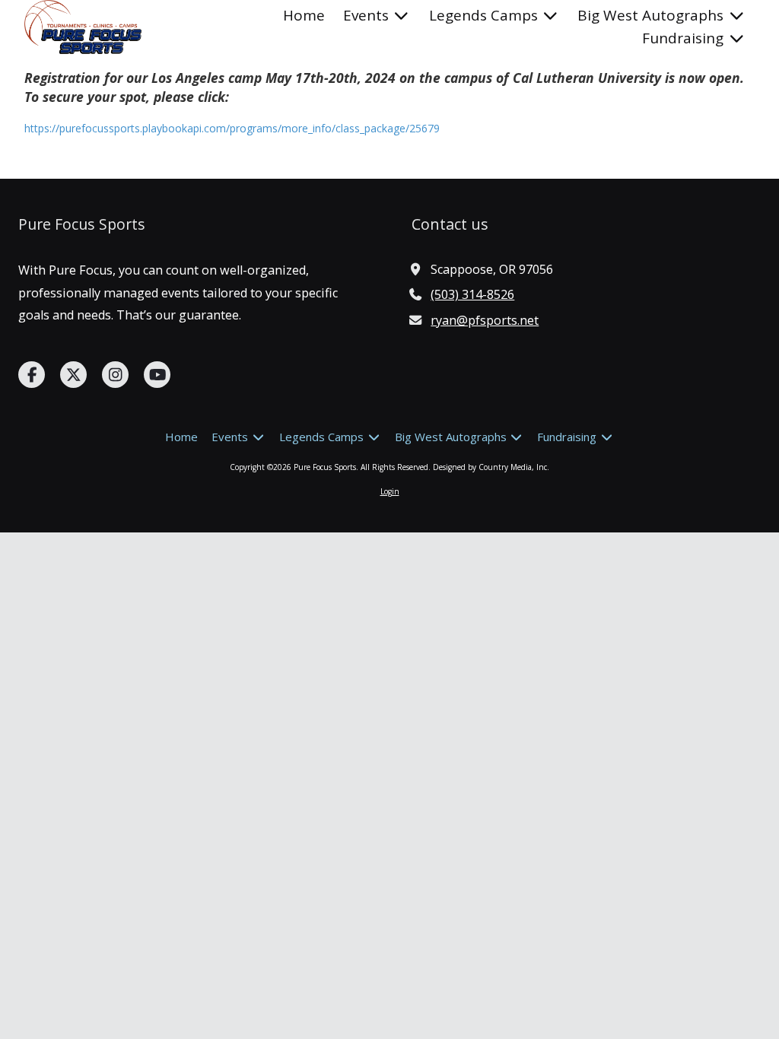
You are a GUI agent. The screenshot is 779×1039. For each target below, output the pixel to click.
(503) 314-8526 (472, 294)
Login (389, 491)
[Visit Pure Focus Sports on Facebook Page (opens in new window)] (31, 374)
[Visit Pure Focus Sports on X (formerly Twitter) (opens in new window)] (73, 374)
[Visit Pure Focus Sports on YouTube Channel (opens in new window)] (157, 374)
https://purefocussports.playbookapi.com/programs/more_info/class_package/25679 (232, 128)
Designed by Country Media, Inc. (491, 467)
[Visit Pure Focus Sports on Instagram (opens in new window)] (115, 374)
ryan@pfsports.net (485, 320)
